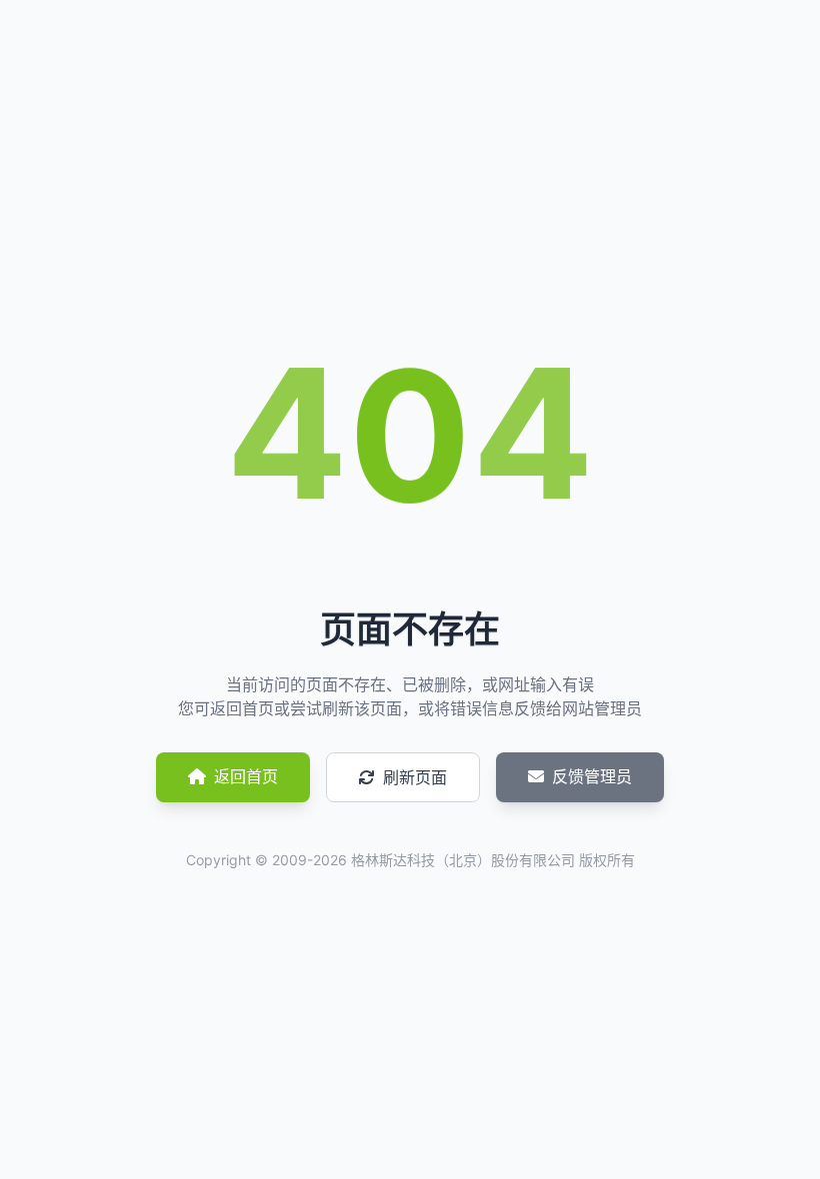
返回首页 (246, 776)
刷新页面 (415, 777)
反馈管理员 (592, 776)
